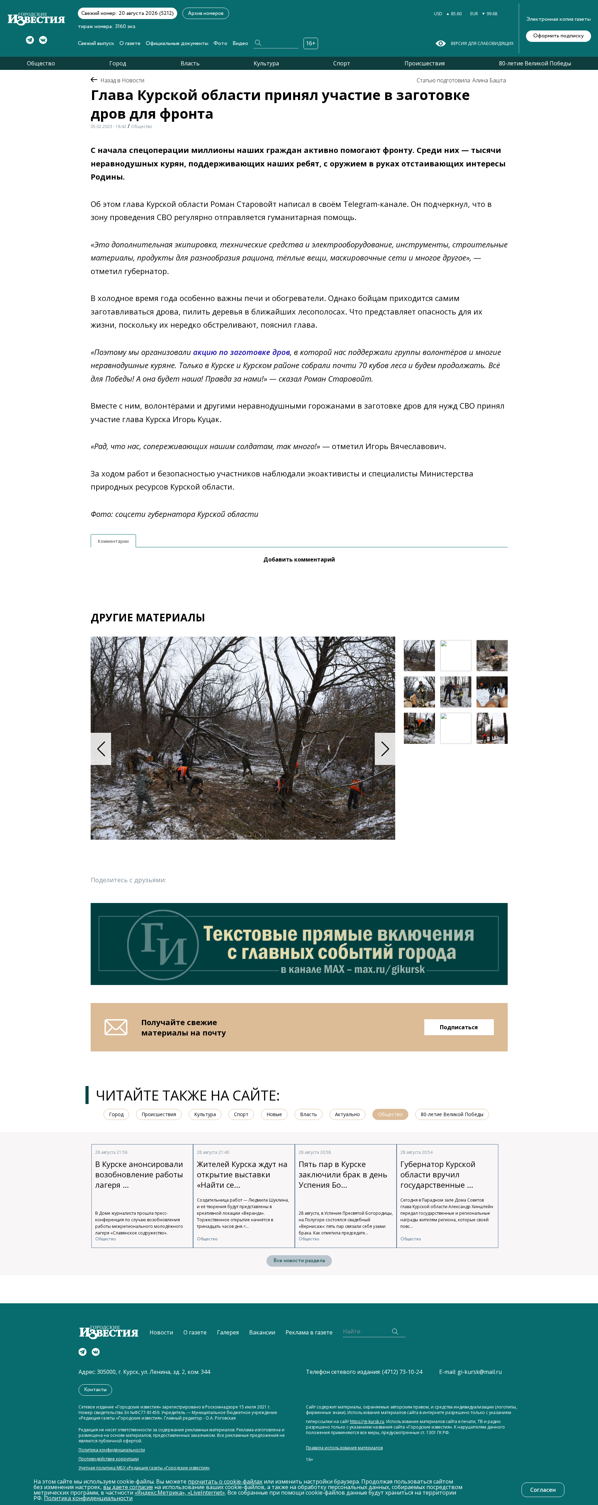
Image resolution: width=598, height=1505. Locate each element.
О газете (130, 43)
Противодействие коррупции (109, 1459)
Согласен (543, 1490)
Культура (266, 63)
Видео (240, 43)
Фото (220, 43)
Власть (190, 63)
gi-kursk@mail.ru (479, 1372)
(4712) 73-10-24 (402, 1372)
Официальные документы (177, 43)
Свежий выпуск (96, 43)
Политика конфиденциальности (112, 1450)
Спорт (341, 63)
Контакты (95, 1390)
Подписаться (459, 1027)
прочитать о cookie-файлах (225, 1481)
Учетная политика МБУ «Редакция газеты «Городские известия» (144, 1468)
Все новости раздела (299, 1261)
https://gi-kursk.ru (367, 1421)
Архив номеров (206, 13)
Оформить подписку (558, 36)
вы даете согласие (128, 1487)
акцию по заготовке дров (241, 352)
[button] (385, 749)
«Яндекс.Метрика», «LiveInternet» (180, 1492)
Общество (41, 63)
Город (117, 63)
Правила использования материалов (344, 1448)
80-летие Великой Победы (535, 63)
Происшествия (425, 63)
